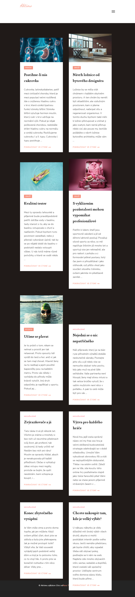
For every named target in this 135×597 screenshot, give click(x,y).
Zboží (76, 68)
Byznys (28, 329)
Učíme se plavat (36, 336)
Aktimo (26, 5)
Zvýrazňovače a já (37, 422)
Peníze (28, 68)
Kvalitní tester (35, 203)
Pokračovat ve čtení (35, 147)
